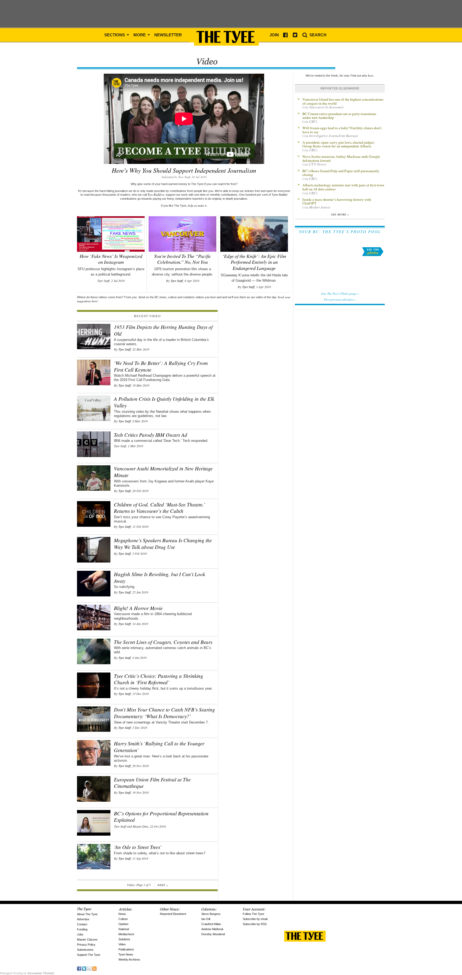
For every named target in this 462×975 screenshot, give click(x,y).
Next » (162, 885)
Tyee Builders (156, 194)
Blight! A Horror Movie (138, 608)
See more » (340, 214)
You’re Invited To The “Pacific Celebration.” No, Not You (182, 259)
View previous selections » (340, 299)
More (140, 35)
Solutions (124, 939)
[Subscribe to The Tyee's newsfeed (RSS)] (94, 968)
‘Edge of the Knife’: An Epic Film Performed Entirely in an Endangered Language (254, 262)
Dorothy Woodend (213, 934)
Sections (115, 35)
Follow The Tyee (253, 913)
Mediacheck (126, 934)
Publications (126, 949)
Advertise (83, 919)
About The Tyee (87, 914)
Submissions (85, 949)
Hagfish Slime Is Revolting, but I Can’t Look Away (159, 577)
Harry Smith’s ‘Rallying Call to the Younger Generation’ (159, 746)
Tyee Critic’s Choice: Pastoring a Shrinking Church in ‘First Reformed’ (158, 679)
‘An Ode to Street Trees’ (138, 847)
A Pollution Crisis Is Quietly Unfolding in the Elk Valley (164, 402)
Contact (82, 924)
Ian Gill (205, 919)
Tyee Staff (177, 280)
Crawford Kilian (211, 924)
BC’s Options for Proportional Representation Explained (161, 816)
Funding (82, 929)
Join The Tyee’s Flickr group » (340, 294)
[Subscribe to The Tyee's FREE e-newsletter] (89, 968)
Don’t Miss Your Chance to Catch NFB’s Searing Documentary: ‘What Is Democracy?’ (164, 713)
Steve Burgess (211, 913)
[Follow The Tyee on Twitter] (84, 968)
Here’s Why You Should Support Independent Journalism (184, 170)
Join (274, 35)
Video (122, 944)
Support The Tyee (88, 954)
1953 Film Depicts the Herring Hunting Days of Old (163, 330)
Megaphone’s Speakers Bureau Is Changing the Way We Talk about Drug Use (163, 543)
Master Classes (87, 939)
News (122, 913)
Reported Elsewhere (173, 913)
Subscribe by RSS (255, 924)
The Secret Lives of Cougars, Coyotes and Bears (163, 642)
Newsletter (168, 35)
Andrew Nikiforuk (212, 929)
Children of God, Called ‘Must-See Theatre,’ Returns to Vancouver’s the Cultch (159, 507)
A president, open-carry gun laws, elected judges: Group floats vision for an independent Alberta (338, 146)
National (123, 929)
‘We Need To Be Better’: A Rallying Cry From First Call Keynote (161, 366)
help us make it (197, 205)
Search (317, 35)
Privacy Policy (86, 944)
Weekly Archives (129, 959)
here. (371, 75)
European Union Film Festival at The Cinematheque (152, 782)
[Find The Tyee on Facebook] (79, 968)
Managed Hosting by (27, 973)
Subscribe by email (255, 919)
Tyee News (125, 954)
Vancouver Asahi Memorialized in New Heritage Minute (163, 471)
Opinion (123, 924)
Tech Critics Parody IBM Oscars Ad (150, 434)
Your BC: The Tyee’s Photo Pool (340, 231)
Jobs (80, 934)
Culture (123, 919)
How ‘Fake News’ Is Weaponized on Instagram (111, 259)
